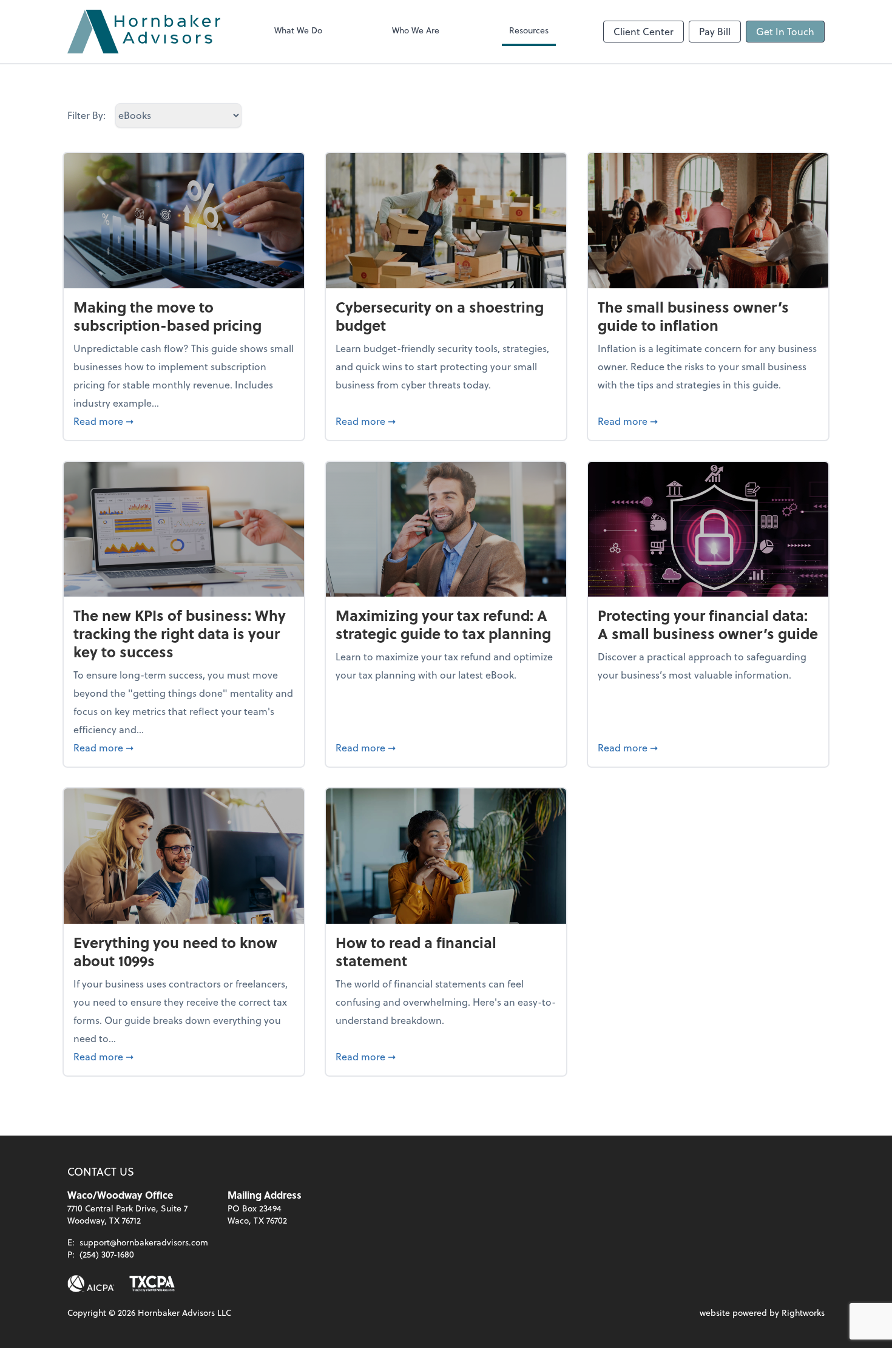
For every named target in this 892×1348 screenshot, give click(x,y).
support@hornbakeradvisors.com (143, 1242)
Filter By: (86, 115)
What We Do (298, 30)
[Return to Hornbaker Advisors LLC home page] (143, 31)
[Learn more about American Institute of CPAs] (91, 1283)
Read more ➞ (183, 420)
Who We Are (415, 30)
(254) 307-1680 (106, 1254)
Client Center (643, 31)
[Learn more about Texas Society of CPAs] (152, 1283)
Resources (529, 30)
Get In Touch (785, 31)
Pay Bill (715, 31)
